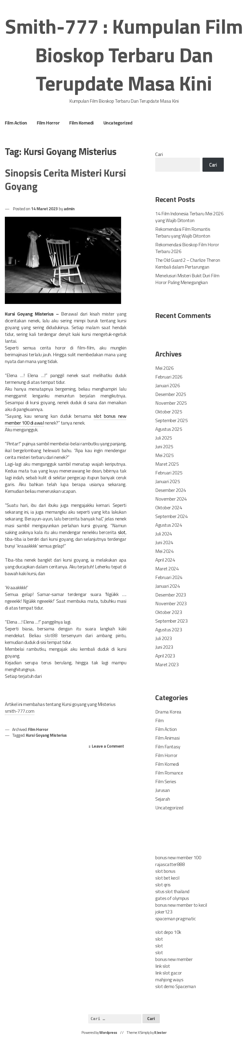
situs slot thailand (172, 891)
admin (69, 208)
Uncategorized (117, 122)
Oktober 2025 (168, 411)
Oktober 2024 (168, 507)
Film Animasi (167, 738)
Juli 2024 (163, 533)
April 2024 (165, 560)
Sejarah (162, 799)
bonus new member (174, 959)
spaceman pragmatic (175, 918)
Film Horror (48, 122)
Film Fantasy (167, 746)
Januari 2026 (167, 385)
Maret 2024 (166, 568)
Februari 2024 (168, 577)
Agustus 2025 (168, 429)
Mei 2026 (164, 368)
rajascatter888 (170, 864)
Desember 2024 (170, 490)
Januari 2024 (167, 586)
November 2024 (171, 499)
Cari (159, 154)
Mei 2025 (164, 455)
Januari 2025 (167, 481)
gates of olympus (172, 898)
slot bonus (165, 871)
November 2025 (171, 403)
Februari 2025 (168, 472)
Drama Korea (168, 711)
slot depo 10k (168, 932)
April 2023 (165, 655)
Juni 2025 (164, 446)
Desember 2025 (170, 394)
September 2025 (171, 420)
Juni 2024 (164, 542)
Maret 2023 (166, 664)
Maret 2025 (166, 464)
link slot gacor (168, 972)
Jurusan (162, 790)
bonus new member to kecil (181, 905)
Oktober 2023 (168, 612)
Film (159, 720)
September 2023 (171, 621)
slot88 (51, 635)
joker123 (163, 911)
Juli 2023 (163, 638)
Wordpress (108, 1032)
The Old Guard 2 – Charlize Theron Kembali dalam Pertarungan (187, 263)
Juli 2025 (163, 437)
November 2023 (171, 603)
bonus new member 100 (178, 857)
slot (121, 532)
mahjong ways (169, 979)
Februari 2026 (168, 376)
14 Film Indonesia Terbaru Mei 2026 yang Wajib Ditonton (189, 217)
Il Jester (160, 1032)
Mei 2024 (164, 551)
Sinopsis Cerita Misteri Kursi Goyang (65, 179)
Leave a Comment (109, 747)
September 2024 (171, 516)
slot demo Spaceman (175, 986)
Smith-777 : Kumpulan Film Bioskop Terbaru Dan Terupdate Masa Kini (124, 55)
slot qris (162, 884)
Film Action (16, 122)
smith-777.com (19, 711)
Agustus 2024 (168, 525)
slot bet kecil (167, 878)
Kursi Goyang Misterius (46, 735)
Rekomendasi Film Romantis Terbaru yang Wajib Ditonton (182, 232)
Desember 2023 (170, 594)
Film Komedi (81, 122)
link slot (162, 966)
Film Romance (169, 772)
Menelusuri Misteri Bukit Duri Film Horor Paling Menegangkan (187, 279)
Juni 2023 (164, 647)
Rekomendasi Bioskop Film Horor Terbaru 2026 (187, 248)
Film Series (165, 781)
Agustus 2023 (168, 629)
